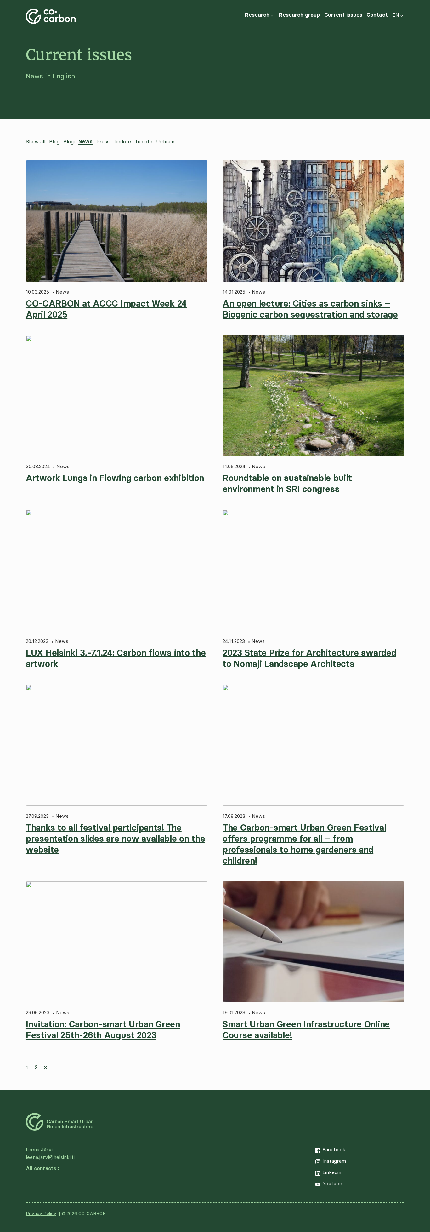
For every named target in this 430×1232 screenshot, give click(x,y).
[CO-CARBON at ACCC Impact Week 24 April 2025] (116, 221)
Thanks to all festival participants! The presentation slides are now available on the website (115, 838)
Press (103, 141)
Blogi (69, 141)
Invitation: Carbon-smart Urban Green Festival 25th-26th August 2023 (103, 1029)
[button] (271, 15)
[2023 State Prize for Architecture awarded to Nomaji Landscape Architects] (313, 570)
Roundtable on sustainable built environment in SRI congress (287, 483)
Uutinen (165, 141)
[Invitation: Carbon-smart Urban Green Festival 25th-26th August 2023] (116, 942)
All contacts (41, 1168)
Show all (35, 141)
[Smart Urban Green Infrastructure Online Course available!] (313, 942)
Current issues (343, 14)
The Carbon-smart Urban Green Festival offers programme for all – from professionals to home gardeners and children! (304, 844)
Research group (299, 14)
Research (257, 14)
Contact (377, 14)
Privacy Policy (41, 1213)
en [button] (395, 15)
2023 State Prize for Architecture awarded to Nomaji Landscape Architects (309, 658)
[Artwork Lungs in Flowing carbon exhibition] (116, 395)
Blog (54, 141)
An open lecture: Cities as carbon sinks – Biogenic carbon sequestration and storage (310, 309)
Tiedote (122, 141)
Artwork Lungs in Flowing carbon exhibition (115, 478)
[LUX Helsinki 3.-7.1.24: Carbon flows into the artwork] (116, 570)
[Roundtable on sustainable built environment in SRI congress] (313, 395)
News (85, 141)
